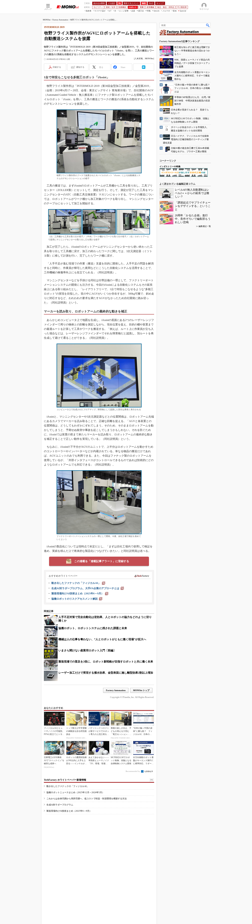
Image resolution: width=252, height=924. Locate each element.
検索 (208, 25)
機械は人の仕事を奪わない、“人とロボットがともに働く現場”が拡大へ (102, 639)
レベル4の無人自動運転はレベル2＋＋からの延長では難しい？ (192, 193)
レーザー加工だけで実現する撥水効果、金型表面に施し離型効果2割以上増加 (105, 672)
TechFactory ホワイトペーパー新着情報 (65, 780)
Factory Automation (60, 20)
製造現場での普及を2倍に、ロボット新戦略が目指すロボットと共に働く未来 (105, 661)
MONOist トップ (141, 690)
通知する (80, 67)
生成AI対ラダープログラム (59, 804)
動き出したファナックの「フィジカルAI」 (67, 786)
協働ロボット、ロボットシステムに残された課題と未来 (92, 628)
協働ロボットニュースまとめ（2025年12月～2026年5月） (75, 792)
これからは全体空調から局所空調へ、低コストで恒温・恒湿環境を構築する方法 (86, 798)
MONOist (46, 20)
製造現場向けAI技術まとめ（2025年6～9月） (69, 811)
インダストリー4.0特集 (170, 166)
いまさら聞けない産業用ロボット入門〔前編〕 (87, 650)
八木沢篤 (139, 58)
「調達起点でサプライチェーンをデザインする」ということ (193, 206)
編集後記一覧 (205, 226)
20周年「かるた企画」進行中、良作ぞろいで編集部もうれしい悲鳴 (193, 219)
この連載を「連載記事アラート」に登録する (101, 561)
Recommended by (133, 771)
